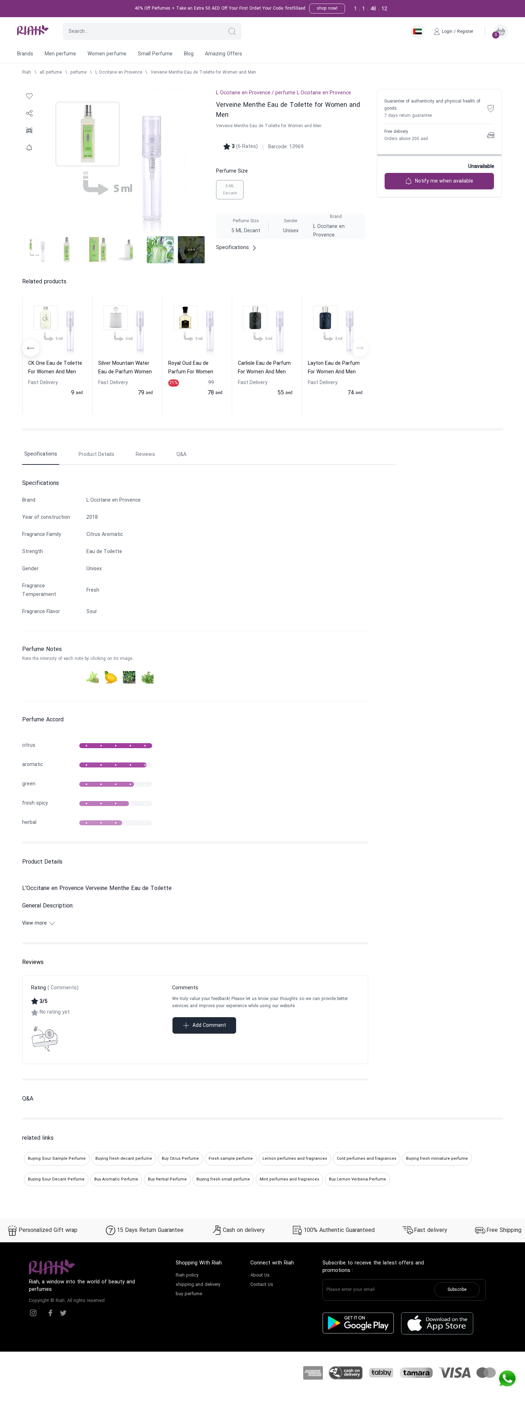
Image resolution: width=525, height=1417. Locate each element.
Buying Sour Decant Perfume (56, 1179)
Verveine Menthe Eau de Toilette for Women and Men (203, 72)
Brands (25, 54)
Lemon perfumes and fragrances (294, 1159)
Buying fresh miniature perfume (437, 1159)
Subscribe (457, 1290)
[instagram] (33, 1313)
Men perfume (60, 54)
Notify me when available (444, 181)
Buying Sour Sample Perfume (57, 1159)
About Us (260, 1275)
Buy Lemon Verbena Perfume (357, 1179)
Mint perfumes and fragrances (289, 1179)
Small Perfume (155, 54)
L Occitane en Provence (118, 72)
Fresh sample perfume (231, 1159)
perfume (78, 72)
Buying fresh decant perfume (123, 1159)
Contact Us (261, 1285)
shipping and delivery (198, 1285)
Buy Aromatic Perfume (116, 1179)
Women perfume (107, 54)
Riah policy (187, 1275)
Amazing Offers (223, 54)
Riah (26, 72)
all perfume (51, 72)
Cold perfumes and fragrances (366, 1159)
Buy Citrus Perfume (180, 1159)
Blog (189, 54)
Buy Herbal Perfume (167, 1179)
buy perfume (189, 1294)
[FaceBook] (50, 1313)
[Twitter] (63, 1313)
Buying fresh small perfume (223, 1179)
